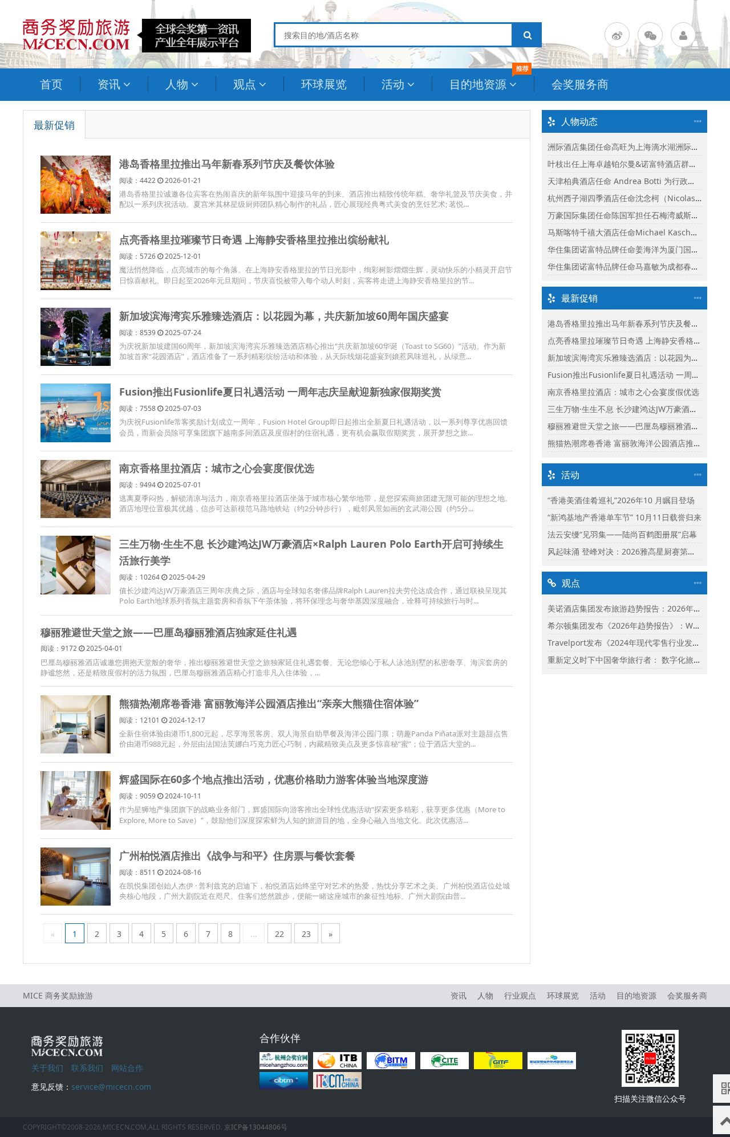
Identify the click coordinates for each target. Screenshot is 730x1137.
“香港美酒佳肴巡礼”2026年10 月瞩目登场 (621, 500)
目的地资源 (477, 84)
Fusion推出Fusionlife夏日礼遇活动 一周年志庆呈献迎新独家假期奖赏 (280, 391)
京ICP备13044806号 (255, 1127)
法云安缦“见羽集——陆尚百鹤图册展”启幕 (622, 534)
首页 (51, 84)
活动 (393, 84)
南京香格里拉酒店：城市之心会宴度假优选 (216, 468)
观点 (244, 84)
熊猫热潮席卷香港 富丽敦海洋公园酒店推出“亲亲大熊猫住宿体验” (269, 703)
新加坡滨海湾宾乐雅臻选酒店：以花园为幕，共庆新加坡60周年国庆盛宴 (284, 316)
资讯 (109, 84)
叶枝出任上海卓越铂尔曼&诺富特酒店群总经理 (630, 163)
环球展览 (324, 84)
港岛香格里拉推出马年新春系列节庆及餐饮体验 (227, 163)
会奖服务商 (580, 84)
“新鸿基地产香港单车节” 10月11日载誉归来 (624, 517)
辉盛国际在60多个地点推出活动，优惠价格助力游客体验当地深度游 (273, 779)
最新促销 (54, 125)
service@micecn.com (111, 1086)
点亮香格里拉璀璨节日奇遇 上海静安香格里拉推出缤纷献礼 (254, 239)
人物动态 (579, 121)
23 (306, 933)
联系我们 (87, 1067)
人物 (176, 84)
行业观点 (520, 995)
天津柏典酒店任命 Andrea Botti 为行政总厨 (626, 181)
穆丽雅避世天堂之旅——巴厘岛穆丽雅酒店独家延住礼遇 (168, 632)
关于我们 (47, 1067)
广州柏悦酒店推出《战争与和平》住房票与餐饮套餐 (237, 855)
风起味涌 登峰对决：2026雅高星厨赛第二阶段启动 (638, 551)
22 (279, 933)
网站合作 (127, 1067)
